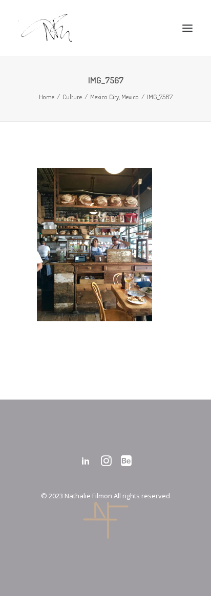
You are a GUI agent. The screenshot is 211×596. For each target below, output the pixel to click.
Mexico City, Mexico (114, 97)
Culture (72, 97)
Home (46, 97)
